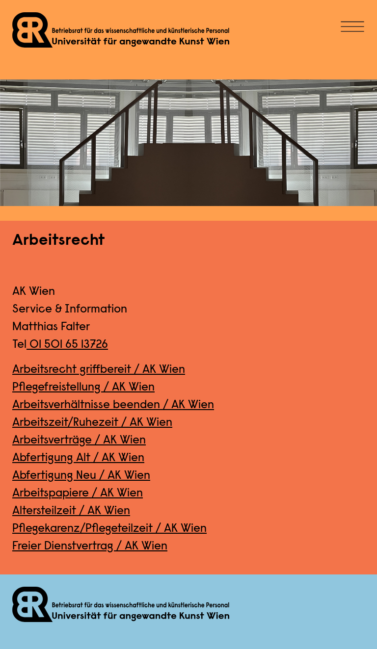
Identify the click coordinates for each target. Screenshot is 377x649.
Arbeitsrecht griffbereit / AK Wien (98, 370)
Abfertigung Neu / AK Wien (81, 476)
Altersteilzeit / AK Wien (71, 511)
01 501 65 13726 (67, 345)
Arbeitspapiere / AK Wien (77, 493)
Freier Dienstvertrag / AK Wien (89, 546)
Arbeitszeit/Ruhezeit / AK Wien (92, 423)
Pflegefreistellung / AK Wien (83, 387)
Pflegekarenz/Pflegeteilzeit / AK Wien (109, 529)
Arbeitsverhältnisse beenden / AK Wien (113, 405)
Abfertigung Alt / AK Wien (78, 458)
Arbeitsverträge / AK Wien (79, 440)
